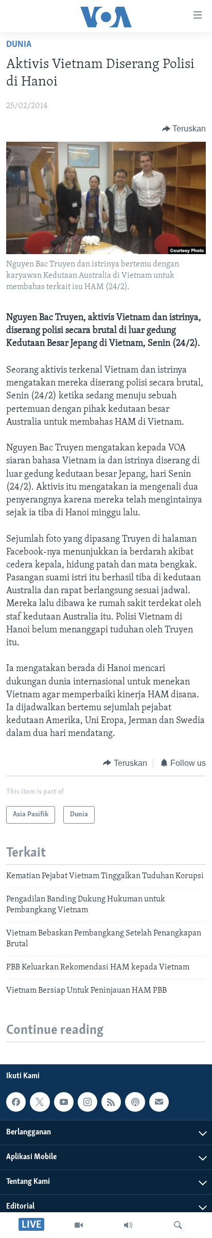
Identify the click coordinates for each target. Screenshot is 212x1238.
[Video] (78, 1225)
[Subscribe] (159, 1102)
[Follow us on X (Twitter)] (39, 1102)
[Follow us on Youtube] (64, 1102)
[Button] (184, 129)
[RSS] (111, 1102)
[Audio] (128, 1225)
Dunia (18, 44)
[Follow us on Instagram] (87, 1102)
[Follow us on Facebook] (16, 1102)
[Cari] (178, 1225)
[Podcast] (135, 1102)
